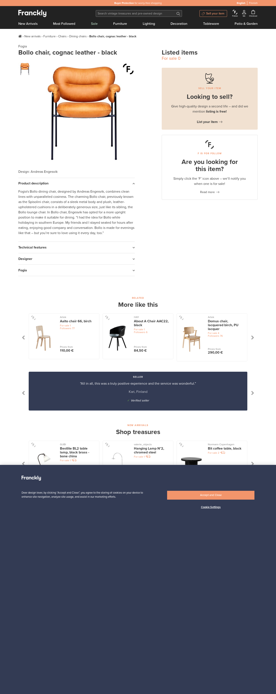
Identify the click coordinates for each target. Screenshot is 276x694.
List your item (207, 122)
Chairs (62, 36)
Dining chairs (78, 36)
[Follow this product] (128, 69)
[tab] (76, 183)
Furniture (120, 24)
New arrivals (32, 36)
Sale (94, 24)
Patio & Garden (246, 24)
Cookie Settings (211, 507)
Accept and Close (211, 495)
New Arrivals (28, 24)
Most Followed (64, 24)
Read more (207, 192)
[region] (138, 579)
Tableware (211, 24)
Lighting (149, 24)
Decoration (179, 24)
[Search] (178, 13)
